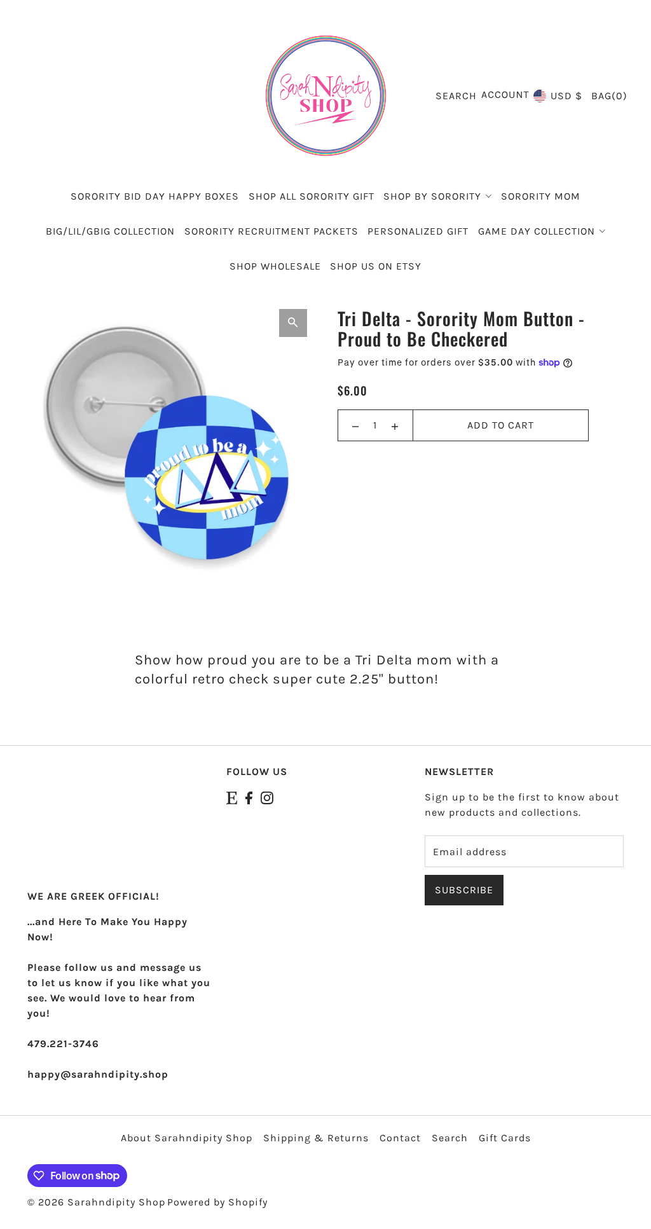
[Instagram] (267, 797)
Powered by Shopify (217, 1202)
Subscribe (464, 890)
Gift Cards (505, 1138)
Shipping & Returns (316, 1138)
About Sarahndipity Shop (186, 1138)
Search (450, 1138)
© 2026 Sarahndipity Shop (96, 1202)
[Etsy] (231, 797)
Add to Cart (500, 425)
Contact (400, 1138)
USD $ (566, 96)
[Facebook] (248, 797)
